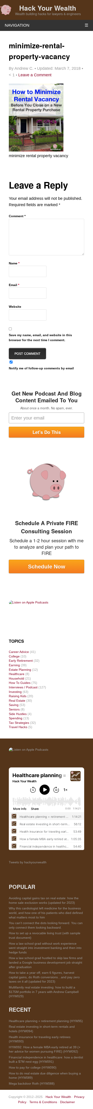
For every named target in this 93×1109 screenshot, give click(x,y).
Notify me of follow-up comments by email (41, 368)
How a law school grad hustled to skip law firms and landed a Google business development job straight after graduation (45, 962)
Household (16, 678)
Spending (15, 718)
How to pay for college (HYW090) (32, 1067)
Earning (14, 665)
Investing (15, 692)
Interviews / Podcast (23, 687)
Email (14, 285)
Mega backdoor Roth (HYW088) (32, 1083)
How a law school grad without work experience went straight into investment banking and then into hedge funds (45, 948)
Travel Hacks (18, 727)
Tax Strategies (19, 723)
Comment (17, 216)
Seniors (14, 709)
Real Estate (17, 700)
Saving (14, 705)
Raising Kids (17, 696)
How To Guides (19, 683)
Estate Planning (20, 669)
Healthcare (16, 674)
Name (14, 263)
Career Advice (19, 652)
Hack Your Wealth (47, 8)
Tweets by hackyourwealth (27, 862)
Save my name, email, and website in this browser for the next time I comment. (40, 337)
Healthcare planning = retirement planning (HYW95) (46, 1021)
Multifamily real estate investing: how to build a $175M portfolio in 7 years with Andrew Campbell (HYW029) (44, 992)
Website (15, 306)
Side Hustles (18, 714)
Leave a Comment (34, 75)
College (14, 656)
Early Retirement (21, 660)
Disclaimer (67, 1102)
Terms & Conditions (43, 1102)
